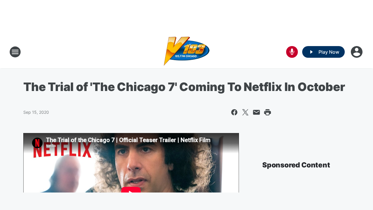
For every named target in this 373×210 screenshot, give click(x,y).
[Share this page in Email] (256, 112)
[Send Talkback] (292, 52)
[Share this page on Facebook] (234, 112)
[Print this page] (267, 112)
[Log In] (357, 52)
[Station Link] (187, 52)
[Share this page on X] (245, 112)
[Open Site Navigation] (15, 52)
